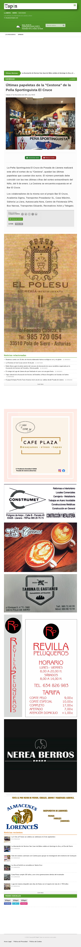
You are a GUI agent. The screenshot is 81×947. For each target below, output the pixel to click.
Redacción (19, 224)
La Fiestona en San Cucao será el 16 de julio (24, 363)
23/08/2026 (15, 867)
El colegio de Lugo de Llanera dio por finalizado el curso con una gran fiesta (34, 371)
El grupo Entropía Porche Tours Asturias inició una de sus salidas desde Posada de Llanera (39, 380)
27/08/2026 (15, 839)
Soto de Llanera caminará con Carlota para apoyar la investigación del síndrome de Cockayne (48, 73)
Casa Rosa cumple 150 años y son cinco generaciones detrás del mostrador (37, 874)
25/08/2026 (15, 858)
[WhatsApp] (22, 214)
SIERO (14, 13)
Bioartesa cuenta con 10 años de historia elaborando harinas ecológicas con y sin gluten (38, 359)
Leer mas (40, 384)
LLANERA (7, 13)
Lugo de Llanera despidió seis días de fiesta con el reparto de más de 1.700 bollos (39, 884)
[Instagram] (33, 214)
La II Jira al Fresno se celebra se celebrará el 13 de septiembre (33, 837)
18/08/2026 (15, 886)
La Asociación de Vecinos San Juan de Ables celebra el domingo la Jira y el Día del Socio (42, 846)
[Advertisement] (42, 54)
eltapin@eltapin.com (11, 18)
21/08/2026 (15, 877)
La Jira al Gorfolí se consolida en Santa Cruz (26, 865)
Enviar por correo (16, 219)
